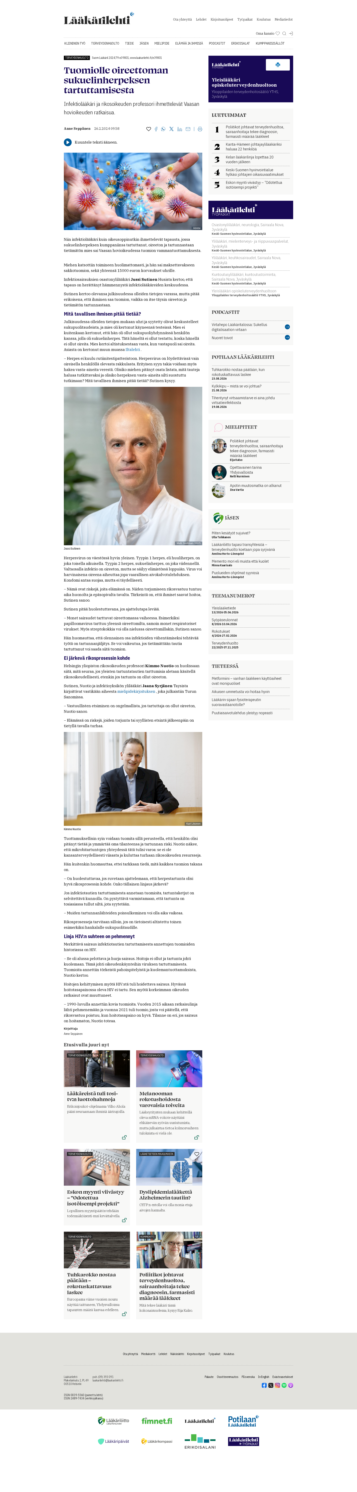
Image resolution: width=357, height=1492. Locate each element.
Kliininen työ (74, 43)
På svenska (248, 1377)
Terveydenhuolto (105, 43)
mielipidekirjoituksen (136, 691)
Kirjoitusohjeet (222, 19)
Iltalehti (133, 349)
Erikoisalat (240, 43)
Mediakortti (148, 1354)
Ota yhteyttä (182, 19)
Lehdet (201, 19)
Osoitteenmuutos (227, 1377)
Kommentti (147, 1236)
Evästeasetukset (283, 1377)
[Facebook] (156, 129)
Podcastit (217, 43)
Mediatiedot (284, 19)
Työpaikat (245, 19)
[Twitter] (171, 129)
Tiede (129, 43)
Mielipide (161, 43)
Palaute (209, 1377)
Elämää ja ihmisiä (189, 43)
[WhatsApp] (163, 129)
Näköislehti (177, 1354)
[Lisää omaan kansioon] (148, 129)
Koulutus (263, 19)
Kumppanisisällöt (270, 43)
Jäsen (143, 43)
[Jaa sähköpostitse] (188, 129)
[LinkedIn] (179, 129)
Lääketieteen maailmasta (156, 1154)
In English (263, 1377)
